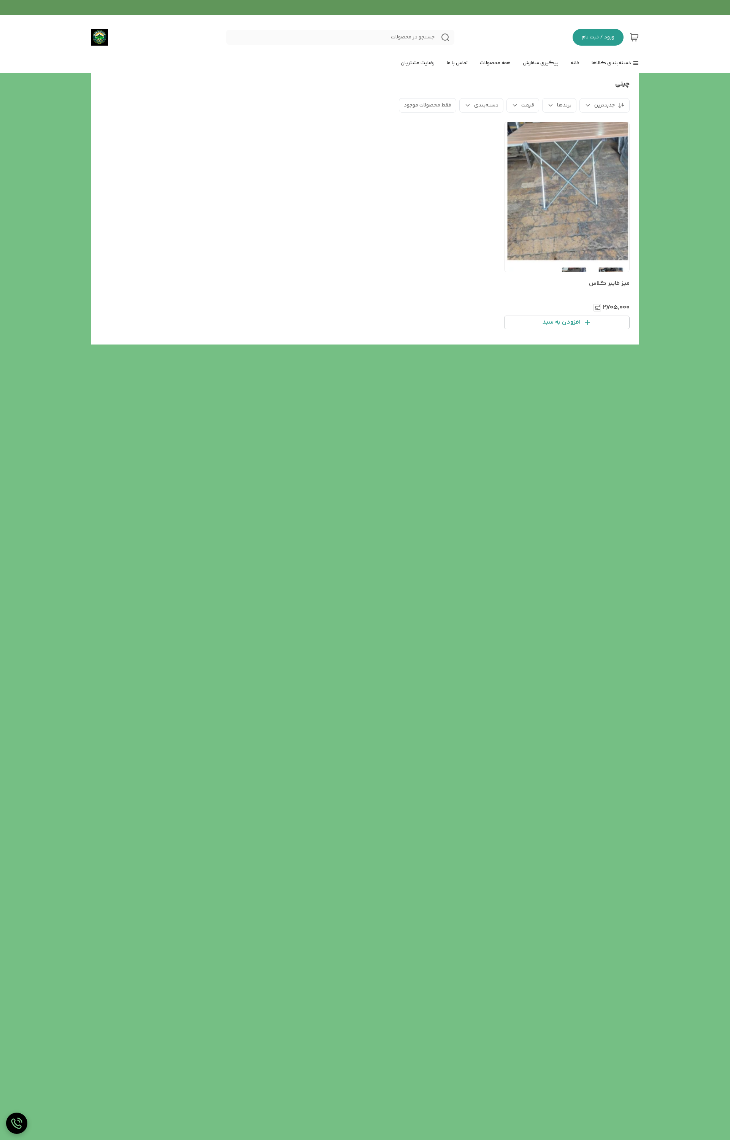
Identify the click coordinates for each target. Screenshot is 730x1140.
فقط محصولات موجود (427, 105)
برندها (564, 105)
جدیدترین (604, 105)
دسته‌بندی (486, 105)
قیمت (527, 105)
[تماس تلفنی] (16, 1123)
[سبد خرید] (634, 37)
